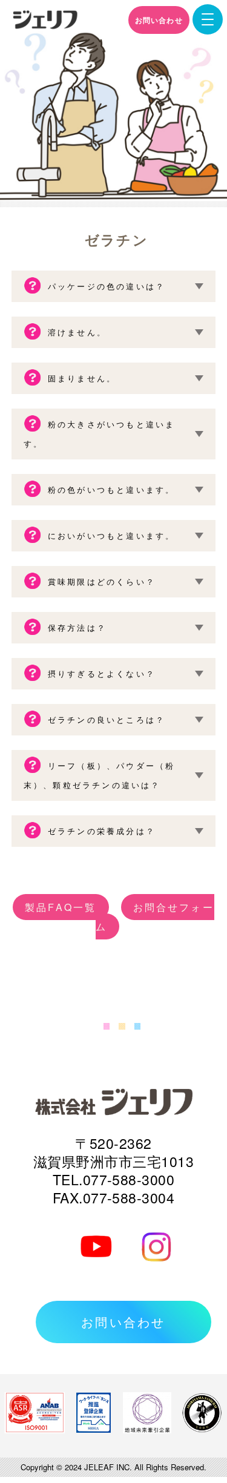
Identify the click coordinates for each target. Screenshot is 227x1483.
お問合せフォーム (155, 916)
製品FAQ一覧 (60, 907)
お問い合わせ (159, 20)
